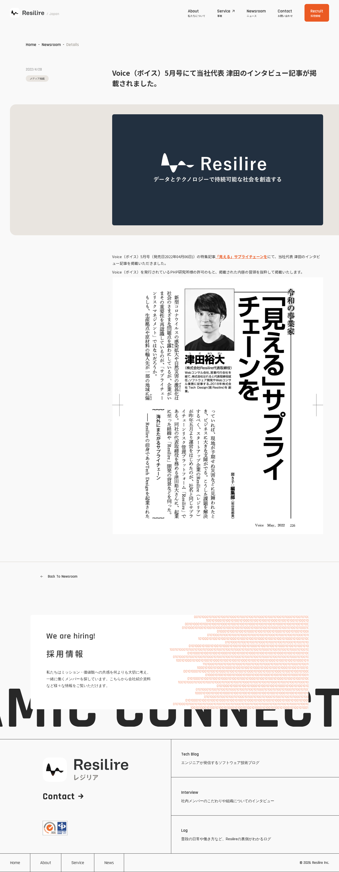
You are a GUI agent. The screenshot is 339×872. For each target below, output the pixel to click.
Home (31, 44)
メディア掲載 (37, 78)
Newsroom (51, 44)
